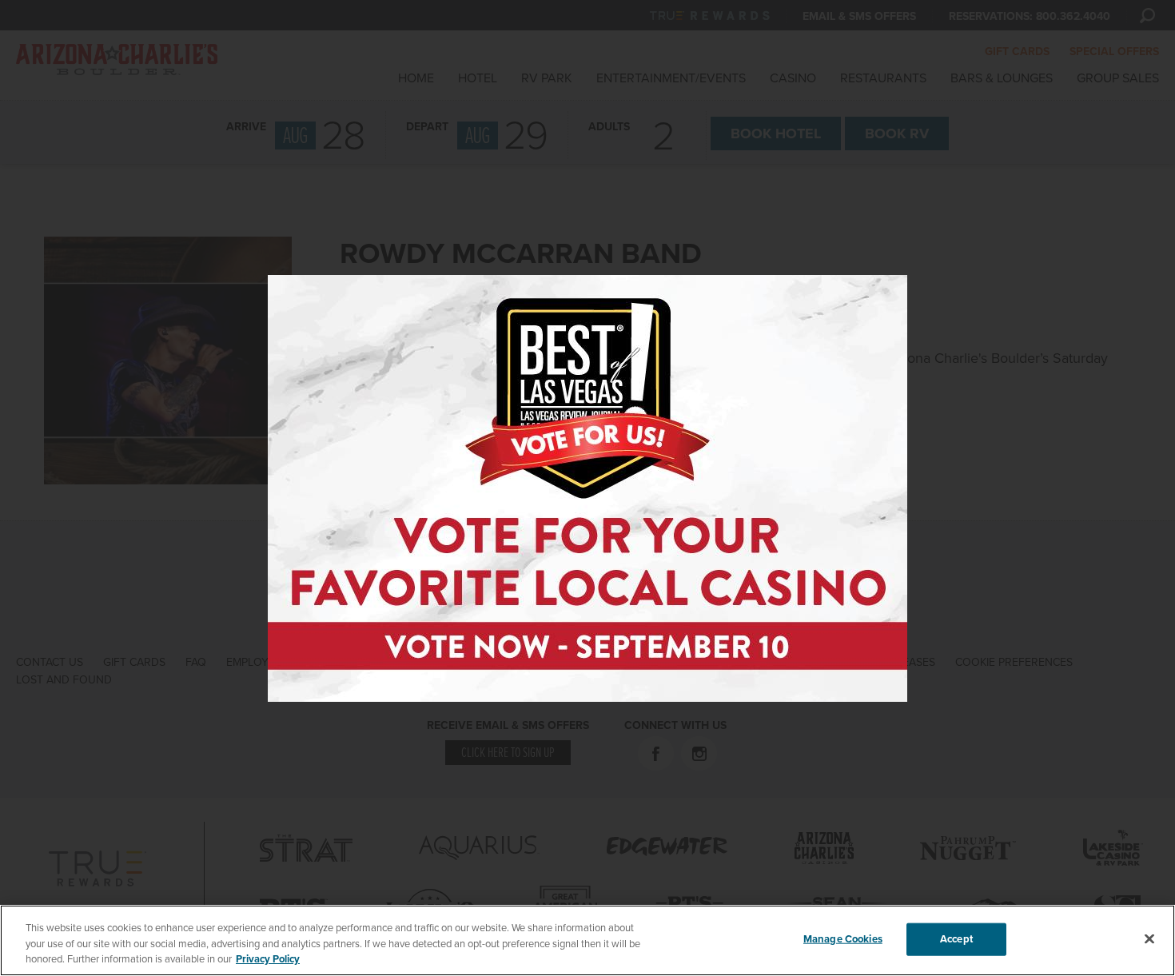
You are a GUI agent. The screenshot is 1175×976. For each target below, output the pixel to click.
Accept (956, 938)
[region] (587, 940)
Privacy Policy (268, 959)
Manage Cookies (842, 938)
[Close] (1149, 938)
